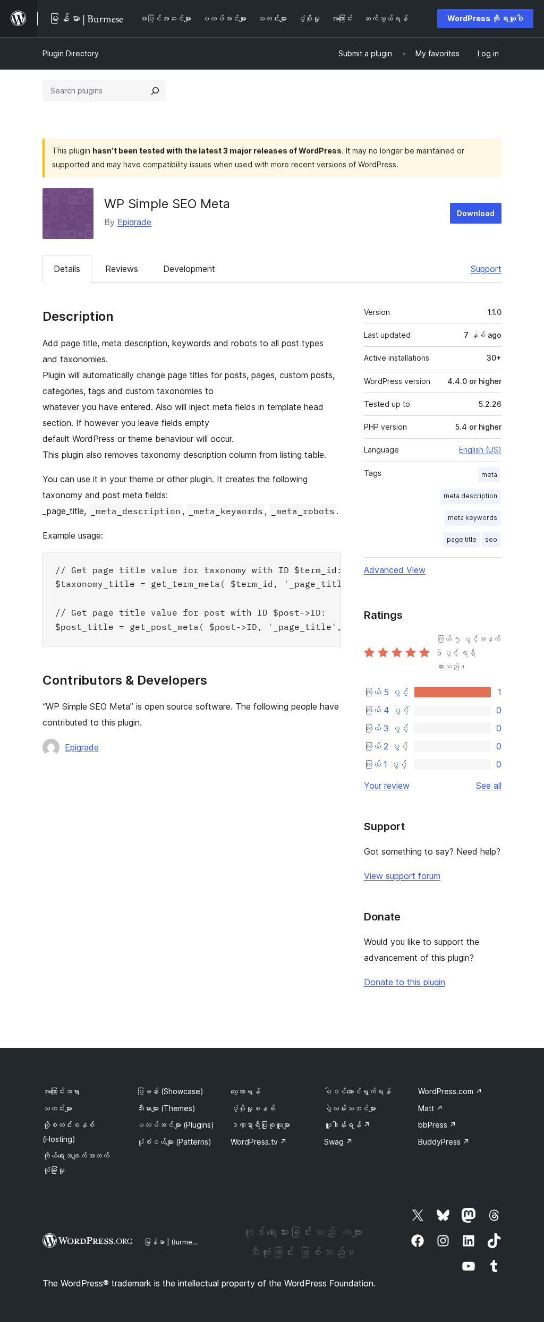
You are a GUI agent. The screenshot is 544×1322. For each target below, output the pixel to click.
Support (486, 268)
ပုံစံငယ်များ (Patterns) (174, 1141)
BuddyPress (444, 1141)
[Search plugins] (155, 90)
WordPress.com (450, 1091)
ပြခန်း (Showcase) (170, 1091)
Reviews (121, 268)
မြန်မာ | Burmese (172, 1242)
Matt (430, 1108)
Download (476, 213)
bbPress (437, 1124)
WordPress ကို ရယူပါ (485, 18)
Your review (387, 785)
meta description (470, 496)
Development (189, 268)
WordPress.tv (259, 1141)
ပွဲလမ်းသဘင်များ (350, 1108)
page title (462, 539)
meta (489, 475)
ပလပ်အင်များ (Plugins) (175, 1124)
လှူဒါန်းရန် (347, 1124)
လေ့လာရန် (245, 1091)
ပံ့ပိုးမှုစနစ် (253, 1108)
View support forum (402, 876)
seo (491, 539)
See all (489, 785)
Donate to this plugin (404, 982)
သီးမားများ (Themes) (166, 1108)
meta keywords (472, 518)
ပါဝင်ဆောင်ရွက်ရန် (357, 1091)
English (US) (480, 449)
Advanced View (395, 570)
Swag (338, 1141)
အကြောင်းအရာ (61, 1091)
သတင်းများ (57, 1108)
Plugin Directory (70, 53)
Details (67, 268)
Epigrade (134, 222)
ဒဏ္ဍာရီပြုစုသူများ (260, 1124)
